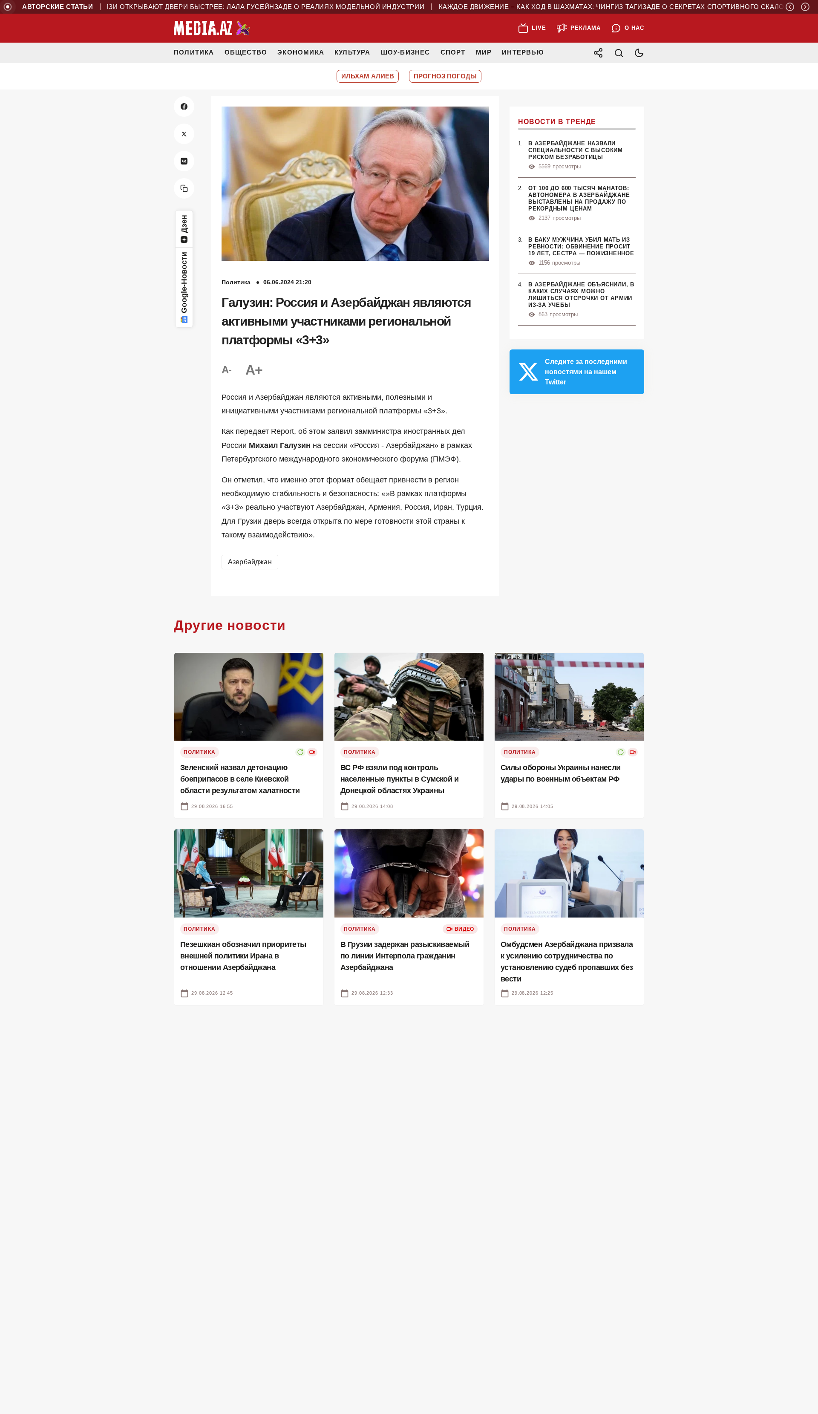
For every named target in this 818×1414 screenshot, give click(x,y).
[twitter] (184, 134)
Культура (352, 52)
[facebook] (184, 106)
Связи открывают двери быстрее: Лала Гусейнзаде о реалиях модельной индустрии (228, 6)
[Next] (805, 7)
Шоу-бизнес (405, 52)
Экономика (300, 52)
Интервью (523, 52)
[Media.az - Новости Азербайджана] (212, 28)
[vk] (184, 161)
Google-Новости (184, 282)
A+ (253, 370)
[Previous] (790, 7)
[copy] (184, 188)
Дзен (184, 224)
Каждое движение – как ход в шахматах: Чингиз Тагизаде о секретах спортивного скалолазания (596, 6)
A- (227, 369)
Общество (246, 52)
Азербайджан (250, 562)
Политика (194, 52)
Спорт (453, 52)
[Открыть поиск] (619, 53)
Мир (484, 52)
